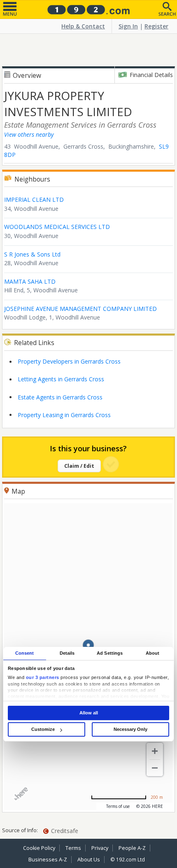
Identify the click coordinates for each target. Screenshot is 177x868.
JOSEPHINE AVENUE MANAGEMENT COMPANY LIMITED (80, 309)
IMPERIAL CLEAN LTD (34, 199)
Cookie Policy (39, 848)
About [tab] (153, 653)
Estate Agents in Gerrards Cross (60, 397)
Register (156, 26)
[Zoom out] (155, 768)
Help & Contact (83, 26)
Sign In (128, 26)
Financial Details (151, 75)
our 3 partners (42, 677)
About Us (88, 859)
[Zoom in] (155, 751)
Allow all (88, 712)
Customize (43, 729)
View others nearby (29, 134)
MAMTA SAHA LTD (30, 281)
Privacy (99, 848)
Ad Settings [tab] (110, 653)
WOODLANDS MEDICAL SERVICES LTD (57, 227)
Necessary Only (130, 729)
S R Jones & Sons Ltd (32, 254)
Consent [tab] (24, 653)
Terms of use (118, 806)
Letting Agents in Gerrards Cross (61, 379)
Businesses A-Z (47, 859)
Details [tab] (67, 653)
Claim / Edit (79, 465)
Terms (73, 848)
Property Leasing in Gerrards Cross (64, 415)
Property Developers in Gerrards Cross (69, 361)
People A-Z (132, 848)
